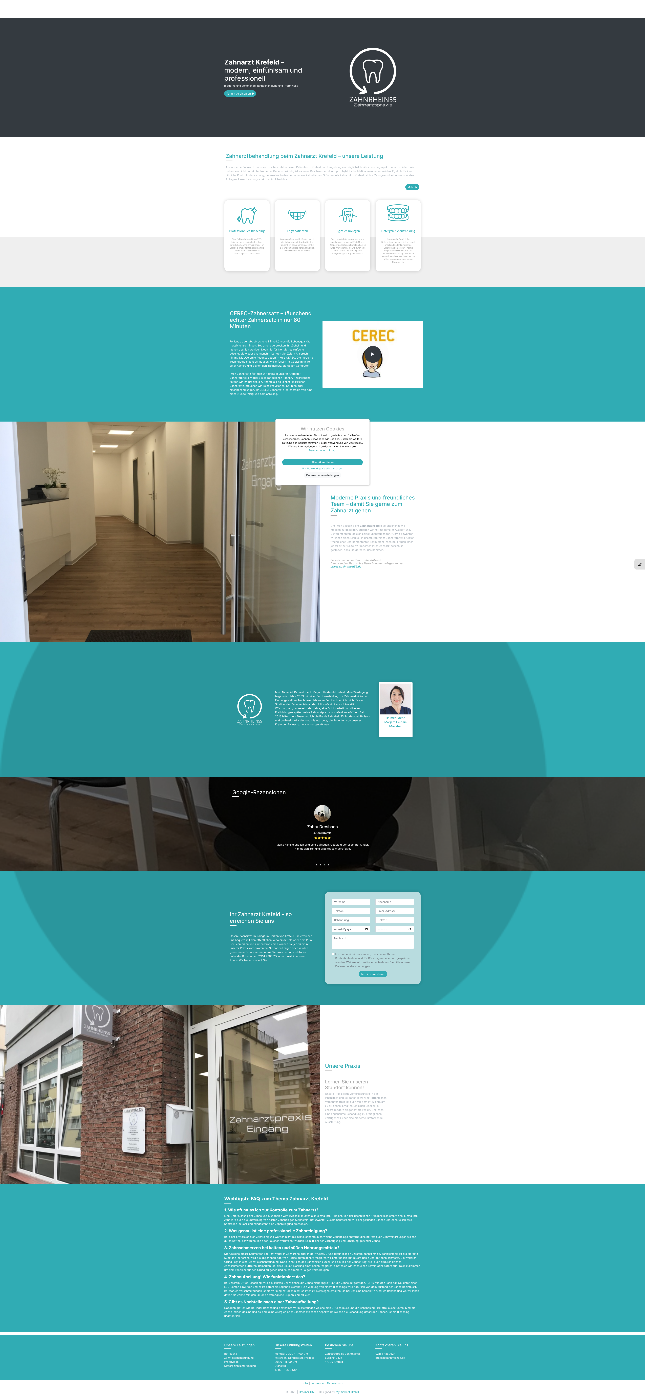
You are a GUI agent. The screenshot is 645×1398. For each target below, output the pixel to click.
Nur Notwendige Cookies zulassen (322, 468)
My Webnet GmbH (347, 1392)
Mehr (411, 187)
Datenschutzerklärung (322, 450)
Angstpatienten (297, 231)
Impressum (318, 1383)
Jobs (305, 1383)
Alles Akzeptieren (322, 462)
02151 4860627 (385, 1353)
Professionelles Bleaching (247, 231)
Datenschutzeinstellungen (322, 475)
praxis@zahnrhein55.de (346, 566)
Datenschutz (335, 1383)
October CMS (307, 1392)
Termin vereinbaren (239, 93)
